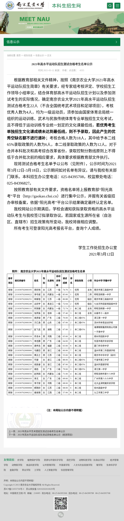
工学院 (37, 470)
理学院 (99, 465)
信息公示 (40, 55)
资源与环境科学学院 (53, 460)
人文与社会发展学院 (82, 465)
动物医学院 (17, 465)
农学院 (20, 460)
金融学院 (14, 470)
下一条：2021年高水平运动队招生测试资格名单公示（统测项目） (41, 435)
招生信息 (28, 55)
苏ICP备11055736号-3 (14, 489)
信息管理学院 (67, 470)
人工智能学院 (50, 470)
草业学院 (26, 470)
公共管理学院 (49, 465)
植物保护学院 (33, 460)
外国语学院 (64, 465)
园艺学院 (71, 460)
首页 (18, 55)
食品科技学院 (32, 465)
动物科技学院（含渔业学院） (92, 460)
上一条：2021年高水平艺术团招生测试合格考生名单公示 (37, 431)
